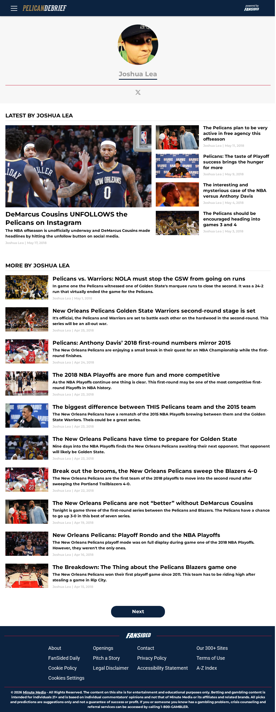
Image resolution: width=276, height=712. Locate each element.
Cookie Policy (62, 668)
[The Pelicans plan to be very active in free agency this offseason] (213, 137)
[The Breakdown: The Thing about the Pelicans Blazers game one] (138, 576)
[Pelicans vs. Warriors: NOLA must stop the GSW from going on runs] (138, 288)
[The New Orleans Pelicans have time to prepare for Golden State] (138, 448)
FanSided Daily (64, 658)
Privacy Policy (152, 658)
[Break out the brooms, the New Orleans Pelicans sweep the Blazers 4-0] (138, 480)
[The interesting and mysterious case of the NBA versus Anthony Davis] (213, 194)
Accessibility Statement (162, 668)
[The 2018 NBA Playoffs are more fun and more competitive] (138, 384)
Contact (145, 648)
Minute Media (34, 692)
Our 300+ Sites (212, 648)
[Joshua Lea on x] (138, 92)
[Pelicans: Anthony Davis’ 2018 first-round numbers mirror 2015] (138, 352)
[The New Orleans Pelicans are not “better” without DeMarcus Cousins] (138, 512)
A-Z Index (206, 668)
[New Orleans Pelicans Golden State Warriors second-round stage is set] (138, 320)
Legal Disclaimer (111, 668)
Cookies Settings (66, 678)
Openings (103, 648)
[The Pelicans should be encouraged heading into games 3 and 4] (213, 223)
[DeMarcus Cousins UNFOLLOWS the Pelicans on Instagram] (78, 185)
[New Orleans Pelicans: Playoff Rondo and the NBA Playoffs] (138, 544)
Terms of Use (210, 658)
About (54, 648)
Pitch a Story (106, 658)
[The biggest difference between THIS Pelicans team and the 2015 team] (138, 416)
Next (138, 612)
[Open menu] (14, 8)
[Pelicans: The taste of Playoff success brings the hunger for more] (213, 166)
